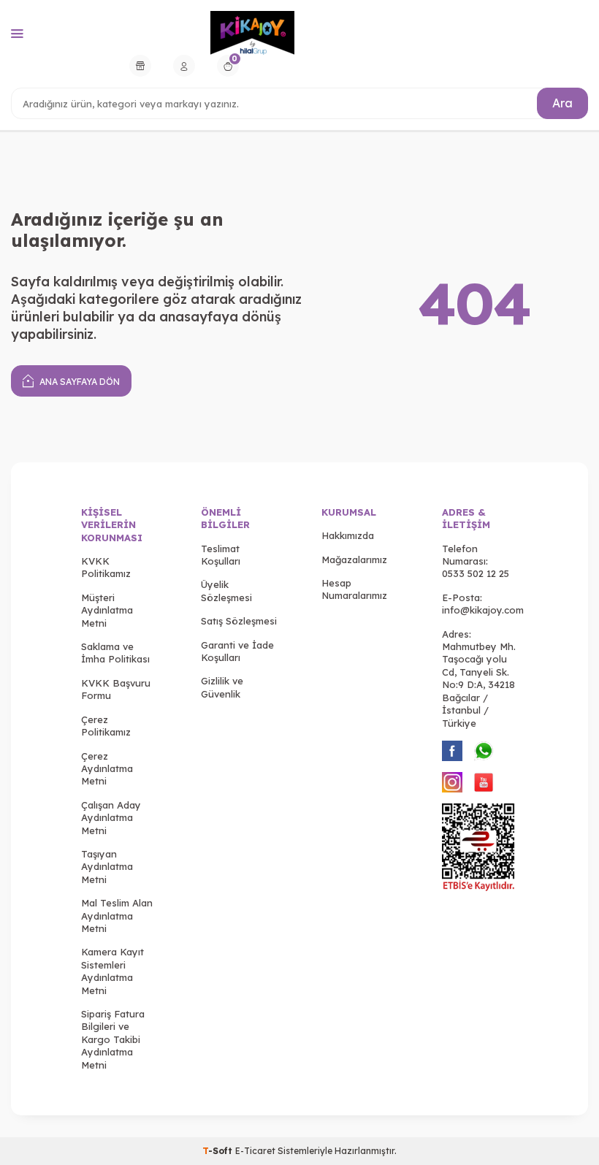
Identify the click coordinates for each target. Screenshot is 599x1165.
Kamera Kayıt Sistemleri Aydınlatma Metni (112, 971)
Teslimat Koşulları (220, 555)
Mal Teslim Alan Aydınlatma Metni (117, 915)
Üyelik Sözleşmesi (226, 590)
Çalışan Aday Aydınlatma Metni (111, 817)
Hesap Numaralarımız (354, 589)
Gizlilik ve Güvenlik (222, 687)
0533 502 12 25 (475, 573)
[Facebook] (452, 751)
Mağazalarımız (354, 559)
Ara (562, 103)
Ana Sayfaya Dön (78, 381)
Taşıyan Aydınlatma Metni (107, 866)
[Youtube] (483, 782)
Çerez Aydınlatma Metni (107, 768)
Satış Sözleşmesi (239, 621)
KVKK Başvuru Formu (115, 689)
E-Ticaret (255, 1150)
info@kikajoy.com (483, 610)
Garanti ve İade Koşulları (237, 651)
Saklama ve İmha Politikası (115, 653)
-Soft (218, 1150)
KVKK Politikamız (106, 567)
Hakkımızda (347, 535)
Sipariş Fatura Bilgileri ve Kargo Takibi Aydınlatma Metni (113, 1039)
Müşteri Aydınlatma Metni (107, 610)
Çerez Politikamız (106, 726)
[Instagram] (452, 782)
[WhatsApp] (483, 751)
